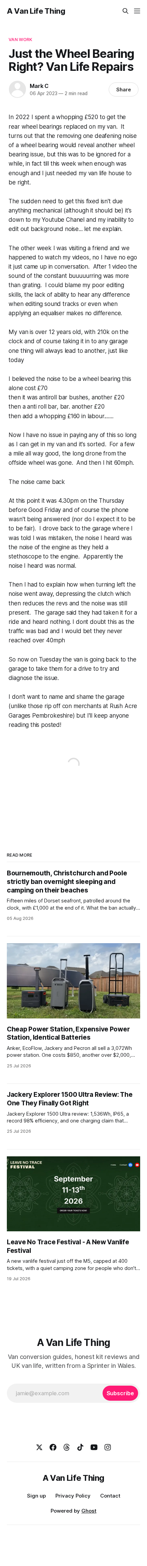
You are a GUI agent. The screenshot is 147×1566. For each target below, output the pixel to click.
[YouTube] (94, 1447)
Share (123, 89)
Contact (110, 1495)
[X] (39, 1447)
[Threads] (66, 1447)
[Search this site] (125, 10)
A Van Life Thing (36, 11)
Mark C (39, 85)
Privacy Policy (73, 1495)
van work (20, 39)
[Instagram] (107, 1447)
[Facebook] (53, 1447)
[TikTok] (80, 1447)
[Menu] (137, 10)
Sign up (36, 1495)
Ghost (88, 1510)
